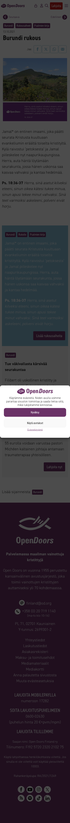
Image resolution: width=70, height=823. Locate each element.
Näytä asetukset (35, 423)
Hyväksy (35, 412)
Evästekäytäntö (35, 429)
